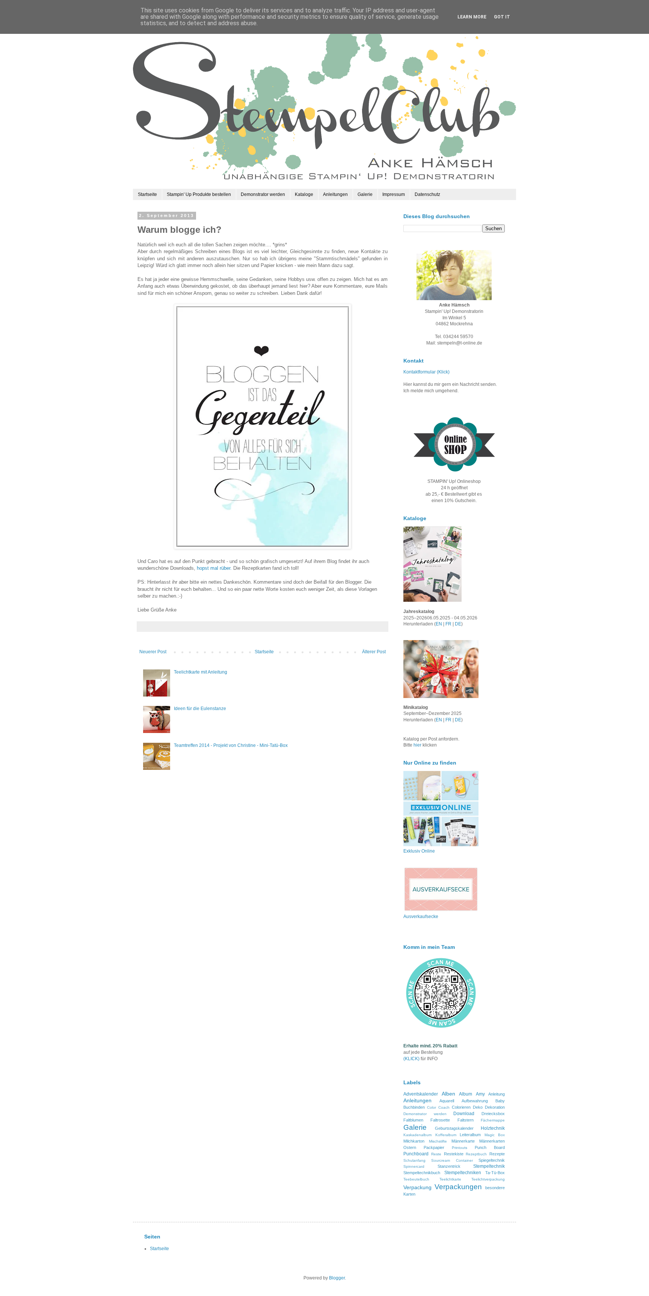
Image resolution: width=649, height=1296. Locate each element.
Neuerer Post (152, 651)
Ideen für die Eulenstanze (200, 708)
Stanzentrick (449, 1166)
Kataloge (304, 194)
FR (448, 624)
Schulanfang (414, 1160)
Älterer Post (374, 651)
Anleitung (496, 1094)
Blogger (337, 1278)
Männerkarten (492, 1141)
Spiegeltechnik (491, 1160)
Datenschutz (427, 194)
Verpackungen (458, 1187)
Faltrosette (440, 1120)
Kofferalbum (445, 1135)
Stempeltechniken (462, 1172)
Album (465, 1094)
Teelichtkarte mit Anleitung (200, 672)
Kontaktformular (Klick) (426, 372)
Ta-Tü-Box (495, 1172)
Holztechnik (493, 1128)
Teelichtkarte (450, 1179)
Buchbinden (414, 1107)
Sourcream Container (451, 1160)
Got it (502, 17)
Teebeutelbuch (416, 1179)
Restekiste (453, 1154)
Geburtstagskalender (454, 1128)
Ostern (409, 1147)
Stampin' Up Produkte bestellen (199, 194)
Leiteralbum (470, 1134)
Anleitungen (335, 194)
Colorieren (461, 1107)
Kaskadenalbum (417, 1135)
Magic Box (494, 1135)
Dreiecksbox (493, 1113)
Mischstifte (438, 1141)
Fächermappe (493, 1120)
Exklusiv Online (419, 851)
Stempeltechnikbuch (421, 1172)
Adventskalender (420, 1094)
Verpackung (417, 1187)
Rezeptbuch (476, 1154)
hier (418, 745)
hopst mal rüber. (214, 568)
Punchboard (416, 1153)
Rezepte (497, 1154)
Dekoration (495, 1107)
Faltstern (465, 1120)
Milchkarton (413, 1141)
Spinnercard (413, 1166)
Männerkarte (463, 1141)
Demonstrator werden (263, 194)
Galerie (365, 194)
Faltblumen (413, 1120)
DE (458, 624)
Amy (480, 1094)
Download (463, 1113)
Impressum (393, 194)
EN (439, 624)
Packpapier (434, 1147)
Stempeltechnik (489, 1166)
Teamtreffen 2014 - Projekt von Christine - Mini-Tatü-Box (231, 745)
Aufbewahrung (475, 1101)
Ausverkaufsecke (420, 916)
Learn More (471, 17)
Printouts (459, 1148)
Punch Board (490, 1147)
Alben (448, 1094)
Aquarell (446, 1101)
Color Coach (438, 1107)
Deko (478, 1107)
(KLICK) (411, 1058)
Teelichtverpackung (488, 1179)
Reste (436, 1154)
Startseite (147, 194)
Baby (500, 1101)
